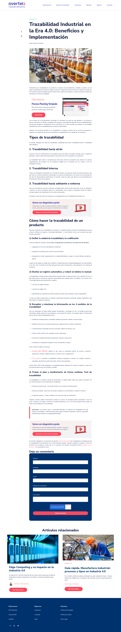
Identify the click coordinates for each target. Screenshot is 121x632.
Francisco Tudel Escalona (21, 584)
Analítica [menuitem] (11, 619)
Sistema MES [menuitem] (13, 615)
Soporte (99, 5)
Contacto (109, 5)
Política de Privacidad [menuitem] (66, 610)
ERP (59, 441)
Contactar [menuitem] (37, 615)
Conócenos (78, 5)
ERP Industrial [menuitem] (13, 610)
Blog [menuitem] (36, 619)
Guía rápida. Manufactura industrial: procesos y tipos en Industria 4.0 (87, 569)
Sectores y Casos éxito (62, 5)
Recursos (89, 5)
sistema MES (66, 441)
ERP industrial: (36, 358)
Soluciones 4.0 (47, 5)
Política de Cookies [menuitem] (66, 615)
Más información (18, 590)
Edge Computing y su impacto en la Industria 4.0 (31, 568)
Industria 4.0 (32, 19)
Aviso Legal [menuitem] (63, 619)
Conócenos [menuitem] (38, 610)
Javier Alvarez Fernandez (36, 43)
